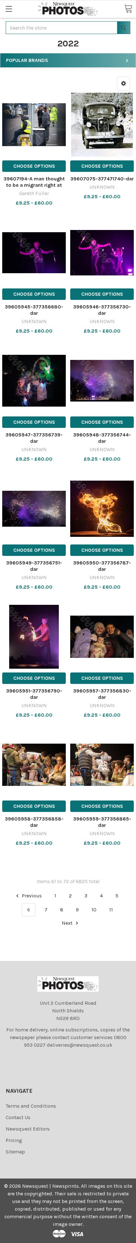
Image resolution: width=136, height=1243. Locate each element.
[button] (123, 84)
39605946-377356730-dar (102, 310)
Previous (31, 896)
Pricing (14, 1140)
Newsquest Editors (28, 1129)
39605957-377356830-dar (102, 694)
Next (68, 923)
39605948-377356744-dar (102, 438)
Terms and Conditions (31, 1106)
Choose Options (34, 166)
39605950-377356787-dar (102, 566)
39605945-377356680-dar (34, 310)
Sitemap (15, 1152)
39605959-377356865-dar (102, 822)
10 (93, 910)
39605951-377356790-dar (34, 694)
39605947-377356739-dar (34, 438)
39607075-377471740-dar (102, 179)
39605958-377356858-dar (34, 822)
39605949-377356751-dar (34, 566)
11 (111, 910)
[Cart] (128, 8)
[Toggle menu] (8, 8)
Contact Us (18, 1117)
